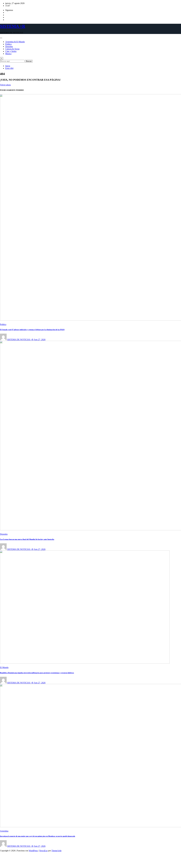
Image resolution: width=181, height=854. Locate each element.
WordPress (33, 850)
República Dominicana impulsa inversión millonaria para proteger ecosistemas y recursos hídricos (37, 673)
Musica (8, 54)
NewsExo (43, 850)
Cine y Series (10, 51)
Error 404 (9, 68)
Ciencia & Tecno (12, 49)
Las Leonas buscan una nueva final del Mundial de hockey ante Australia (27, 539)
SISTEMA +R (12, 26)
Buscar (29, 61)
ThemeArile (56, 850)
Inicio (7, 66)
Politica (8, 44)
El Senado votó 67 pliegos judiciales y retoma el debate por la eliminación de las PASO (32, 330)
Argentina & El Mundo (15, 42)
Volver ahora (5, 85)
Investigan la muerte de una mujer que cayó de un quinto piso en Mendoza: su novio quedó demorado (37, 836)
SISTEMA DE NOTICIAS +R (20, 339)
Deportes (9, 46)
